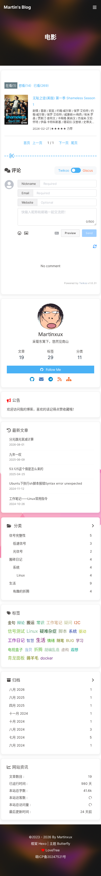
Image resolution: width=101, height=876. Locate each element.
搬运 (31, 622)
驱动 (82, 631)
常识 (40, 622)
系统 (73, 631)
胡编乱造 (51, 649)
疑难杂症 (48, 631)
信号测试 (16, 631)
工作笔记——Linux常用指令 (28, 499)
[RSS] (60, 379)
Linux (32, 631)
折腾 (38, 649)
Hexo (43, 844)
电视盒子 (15, 649)
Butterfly (63, 844)
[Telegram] (50, 379)
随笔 (60, 640)
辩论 (21, 622)
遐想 (74, 649)
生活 (40, 640)
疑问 (68, 622)
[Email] (41, 379)
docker (46, 658)
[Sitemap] (68, 379)
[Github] (32, 379)
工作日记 (16, 640)
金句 (11, 622)
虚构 (65, 649)
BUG (70, 640)
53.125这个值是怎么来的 (26, 469)
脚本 (62, 631)
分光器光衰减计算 (21, 439)
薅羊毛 (33, 658)
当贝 (28, 649)
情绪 (51, 640)
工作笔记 (54, 622)
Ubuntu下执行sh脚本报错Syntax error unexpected (45, 483)
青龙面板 (16, 657)
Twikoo (83, 283)
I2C (77, 622)
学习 (79, 640)
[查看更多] (93, 526)
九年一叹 (15, 454)
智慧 (30, 640)
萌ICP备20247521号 (50, 857)
